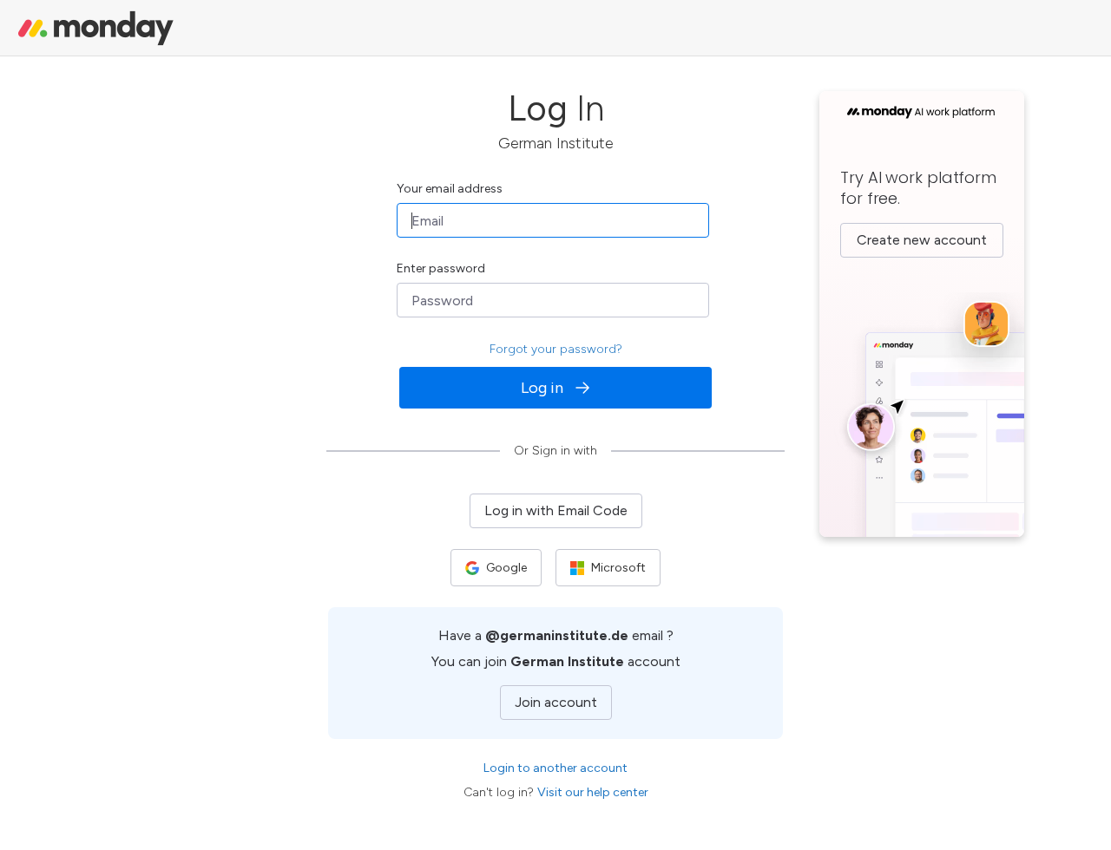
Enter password (441, 268)
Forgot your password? (556, 349)
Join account (556, 702)
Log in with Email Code (556, 510)
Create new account (922, 240)
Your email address (450, 188)
